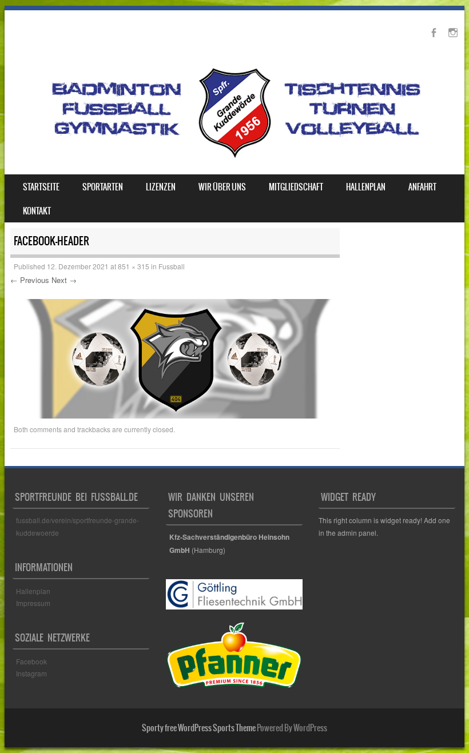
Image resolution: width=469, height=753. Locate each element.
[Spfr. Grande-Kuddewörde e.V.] (234, 157)
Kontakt (37, 211)
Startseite (41, 187)
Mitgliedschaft (296, 187)
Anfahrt (422, 187)
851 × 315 (133, 266)
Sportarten (102, 187)
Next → (64, 279)
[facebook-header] (175, 415)
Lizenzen (161, 187)
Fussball (171, 266)
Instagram (31, 673)
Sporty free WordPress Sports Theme (199, 728)
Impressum (33, 603)
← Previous (29, 279)
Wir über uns (222, 187)
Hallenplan (365, 187)
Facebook (32, 661)
